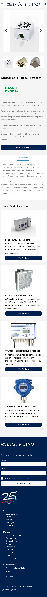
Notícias (9, 577)
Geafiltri (9, 552)
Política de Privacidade (15, 568)
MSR (8, 555)
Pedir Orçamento (23, 147)
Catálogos (10, 525)
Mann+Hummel (12, 544)
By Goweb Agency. (8, 590)
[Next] (40, 30)
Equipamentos (12, 514)
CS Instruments (13, 538)
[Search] (45, 4)
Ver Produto (23, 258)
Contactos (10, 574)
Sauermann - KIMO (14, 535)
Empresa (9, 571)
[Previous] (6, 30)
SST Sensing (11, 558)
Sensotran (10, 547)
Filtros (8, 517)
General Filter (11, 541)
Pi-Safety (10, 549)
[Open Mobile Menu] (2, 4)
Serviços (9, 520)
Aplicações (10, 522)
